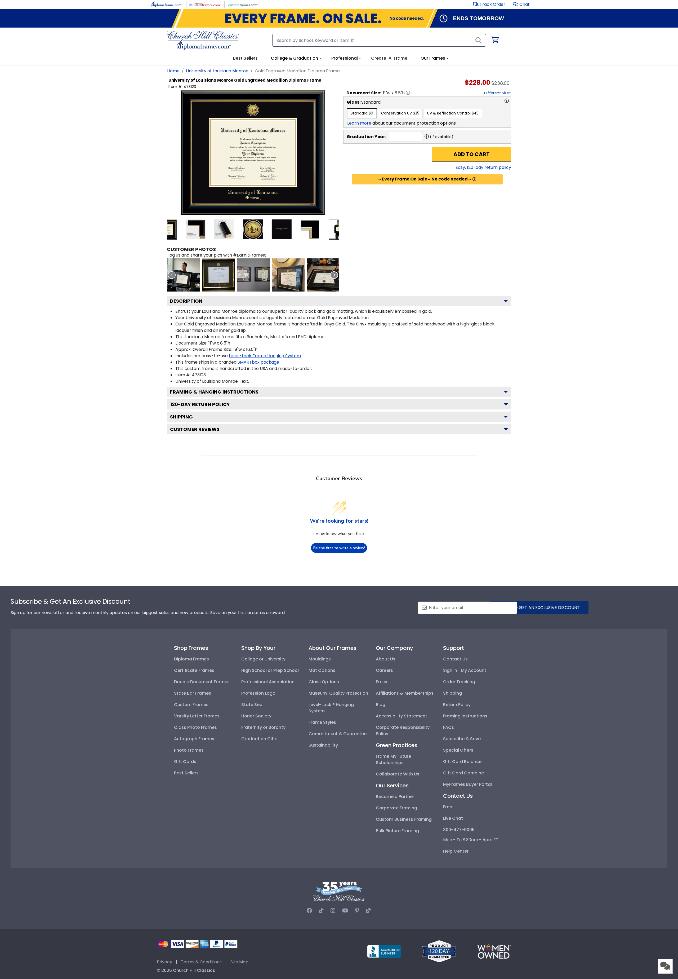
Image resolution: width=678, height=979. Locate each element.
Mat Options (322, 670)
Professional (344, 58)
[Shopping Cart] (494, 41)
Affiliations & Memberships (405, 693)
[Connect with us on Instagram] (333, 910)
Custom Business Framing (404, 819)
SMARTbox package (258, 362)
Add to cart (471, 154)
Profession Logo (258, 693)
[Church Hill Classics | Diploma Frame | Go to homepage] (203, 40)
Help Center (456, 851)
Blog (380, 705)
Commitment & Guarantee (338, 734)
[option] (362, 113)
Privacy (164, 962)
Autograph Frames (194, 739)
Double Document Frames (202, 682)
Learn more (359, 123)
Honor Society (256, 716)
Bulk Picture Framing (397, 831)
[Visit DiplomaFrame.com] (166, 4)
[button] (521, 4)
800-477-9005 (459, 830)
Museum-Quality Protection (338, 693)
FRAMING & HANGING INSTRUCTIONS (214, 392)
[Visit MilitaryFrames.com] (205, 4)
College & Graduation (294, 58)
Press (381, 682)
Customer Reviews (195, 429)
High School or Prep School (270, 670)
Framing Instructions (465, 716)
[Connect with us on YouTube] (345, 910)
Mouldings (320, 659)
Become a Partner (395, 796)
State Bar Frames (192, 693)
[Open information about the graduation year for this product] (427, 136)
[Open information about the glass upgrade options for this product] (507, 101)
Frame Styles (322, 722)
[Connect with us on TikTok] (321, 910)
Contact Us (455, 659)
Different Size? (497, 93)
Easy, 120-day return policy (483, 167)
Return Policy (457, 705)
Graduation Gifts (259, 739)
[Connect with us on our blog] (368, 910)
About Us (385, 659)
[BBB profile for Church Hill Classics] (384, 951)
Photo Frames (189, 750)
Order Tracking (459, 682)
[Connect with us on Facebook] (309, 910)
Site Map (239, 962)
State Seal (252, 705)
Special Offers (458, 750)
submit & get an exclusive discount (539, 608)
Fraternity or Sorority (263, 727)
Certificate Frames (194, 670)
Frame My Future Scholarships (393, 759)
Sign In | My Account (464, 670)
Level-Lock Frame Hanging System (265, 356)
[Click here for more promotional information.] (474, 179)
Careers (384, 670)
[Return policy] (439, 951)
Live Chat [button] (453, 818)
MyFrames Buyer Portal (467, 784)
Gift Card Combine (463, 773)
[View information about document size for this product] (408, 93)
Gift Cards (185, 761)
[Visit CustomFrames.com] (243, 4)
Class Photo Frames (195, 727)
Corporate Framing (396, 808)
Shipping (181, 416)
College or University (263, 659)
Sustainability (323, 745)
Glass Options (324, 682)
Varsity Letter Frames (197, 716)
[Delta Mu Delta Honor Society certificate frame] (218, 275)
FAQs (448, 727)
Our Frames (433, 58)
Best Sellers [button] (245, 58)
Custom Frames (191, 705)
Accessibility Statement (401, 716)
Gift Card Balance (462, 761)
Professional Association (268, 682)
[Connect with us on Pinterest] (357, 910)
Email (448, 807)
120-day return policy (200, 404)
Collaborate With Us (397, 774)
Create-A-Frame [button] (389, 58)
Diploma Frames (191, 659)
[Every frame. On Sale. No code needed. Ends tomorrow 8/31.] (339, 18)
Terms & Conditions (201, 962)
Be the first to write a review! (339, 547)
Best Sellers (186, 773)
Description (186, 301)
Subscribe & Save (462, 739)
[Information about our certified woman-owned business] (494, 951)
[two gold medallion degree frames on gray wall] (253, 275)
